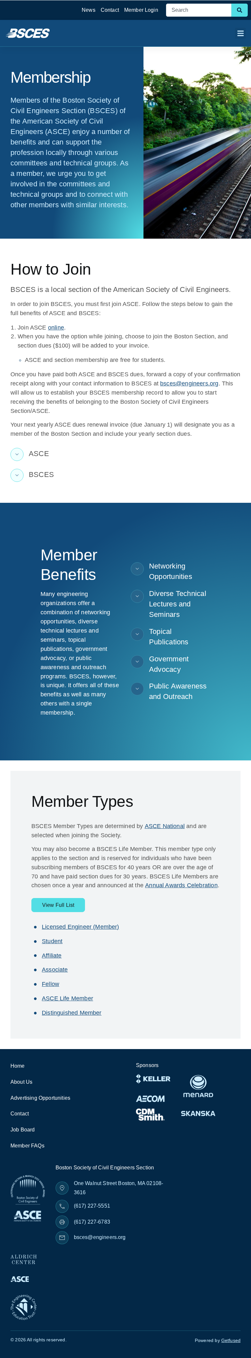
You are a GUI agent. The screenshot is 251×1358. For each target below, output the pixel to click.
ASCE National (165, 826)
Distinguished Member (72, 1013)
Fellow (50, 984)
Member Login (141, 10)
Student (52, 941)
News (88, 10)
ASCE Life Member (67, 998)
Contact (110, 10)
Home (17, 1066)
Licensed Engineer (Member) (80, 927)
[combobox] (198, 10)
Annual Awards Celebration (181, 885)
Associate (55, 969)
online (56, 327)
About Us (21, 1082)
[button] (240, 33)
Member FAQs (27, 1145)
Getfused (231, 1340)
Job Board (22, 1129)
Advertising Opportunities (40, 1098)
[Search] (239, 10)
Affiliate (52, 955)
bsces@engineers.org (189, 383)
